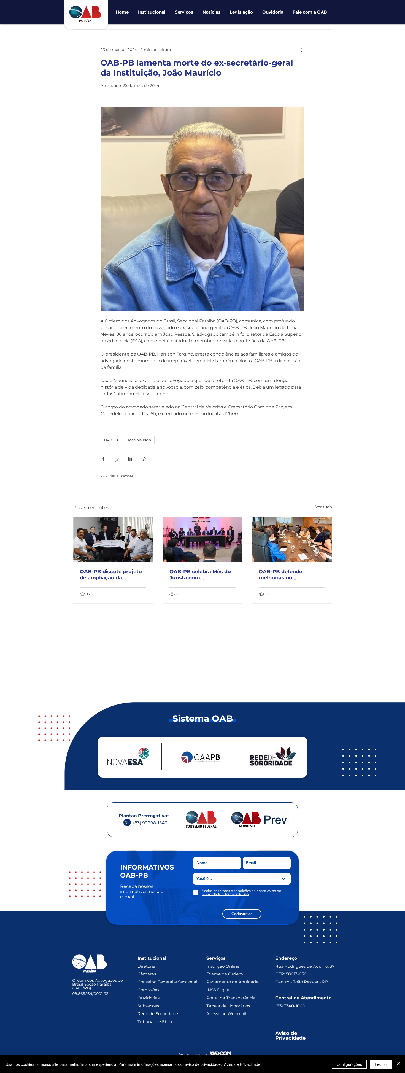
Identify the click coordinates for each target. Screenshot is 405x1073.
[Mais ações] (301, 49)
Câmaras (146, 974)
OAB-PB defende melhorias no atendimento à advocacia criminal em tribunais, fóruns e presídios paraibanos (291, 575)
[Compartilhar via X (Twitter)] (116, 459)
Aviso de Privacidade (242, 1064)
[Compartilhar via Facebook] (103, 459)
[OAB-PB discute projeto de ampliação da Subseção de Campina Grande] (113, 539)
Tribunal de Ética (154, 1021)
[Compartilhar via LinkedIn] (130, 459)
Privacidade (290, 1038)
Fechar (381, 1064)
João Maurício (139, 440)
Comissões (148, 990)
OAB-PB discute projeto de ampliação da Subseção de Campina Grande (111, 575)
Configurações (349, 1064)
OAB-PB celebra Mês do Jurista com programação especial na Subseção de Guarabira (202, 575)
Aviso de (286, 1033)
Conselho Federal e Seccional (167, 982)
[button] (151, 12)
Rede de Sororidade (157, 1013)
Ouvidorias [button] (148, 998)
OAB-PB (111, 440)
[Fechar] (398, 1064)
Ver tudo (323, 506)
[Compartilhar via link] (143, 459)
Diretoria (146, 966)
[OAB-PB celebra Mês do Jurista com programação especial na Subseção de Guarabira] (202, 539)
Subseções (148, 1006)
